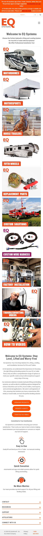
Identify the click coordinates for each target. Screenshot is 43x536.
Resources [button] (6, 507)
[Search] (35, 14)
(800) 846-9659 (26, 11)
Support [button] (5, 512)
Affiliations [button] (7, 517)
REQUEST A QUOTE (21, 408)
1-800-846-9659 (36, 532)
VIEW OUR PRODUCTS (21, 402)
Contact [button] (5, 502)
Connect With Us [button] (9, 523)
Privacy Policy (26, 532)
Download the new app (33, 4)
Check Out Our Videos (22, 414)
